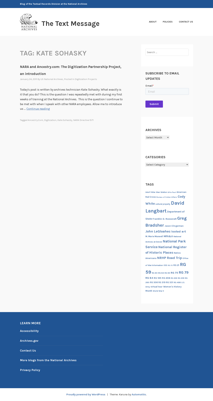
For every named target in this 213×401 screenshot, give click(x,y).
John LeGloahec (158, 231)
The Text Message (71, 23)
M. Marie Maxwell (154, 236)
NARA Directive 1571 (83, 120)
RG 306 (154, 282)
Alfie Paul (172, 192)
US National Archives (52, 79)
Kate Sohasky (64, 120)
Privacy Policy (30, 370)
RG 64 (161, 273)
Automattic (139, 394)
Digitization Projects (86, 79)
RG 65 (167, 273)
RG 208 (166, 278)
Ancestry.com (35, 120)
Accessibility (29, 331)
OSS (165, 265)
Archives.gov (29, 341)
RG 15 (170, 265)
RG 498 (177, 282)
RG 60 (155, 273)
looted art (178, 231)
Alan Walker (161, 192)
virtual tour (157, 286)
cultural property (162, 204)
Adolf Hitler (150, 192)
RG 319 (161, 282)
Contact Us (186, 21)
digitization (50, 120)
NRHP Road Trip (169, 258)
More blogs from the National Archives (48, 360)
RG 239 (181, 278)
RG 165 (157, 278)
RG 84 (149, 277)
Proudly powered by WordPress (85, 394)
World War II (158, 291)
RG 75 (174, 272)
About (153, 21)
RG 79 (184, 272)
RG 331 (169, 282)
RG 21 (176, 265)
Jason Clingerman (174, 226)
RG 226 (174, 278)
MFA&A (168, 236)
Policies (168, 21)
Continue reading (38, 109)
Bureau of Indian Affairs (166, 197)
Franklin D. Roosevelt (165, 218)
